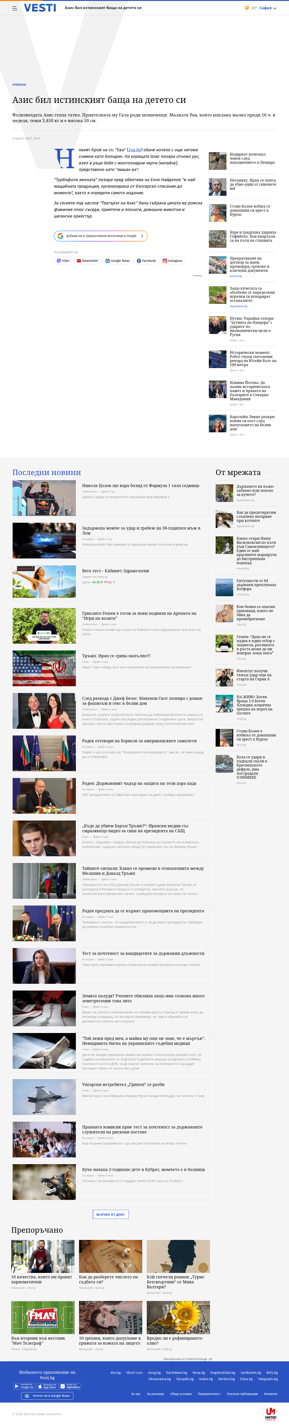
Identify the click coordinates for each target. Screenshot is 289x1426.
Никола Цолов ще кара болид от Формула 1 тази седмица (140, 485)
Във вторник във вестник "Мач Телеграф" (38, 1341)
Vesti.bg (40, 8)
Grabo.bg (206, 1379)
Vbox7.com (134, 1373)
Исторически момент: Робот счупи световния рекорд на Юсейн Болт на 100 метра (253, 358)
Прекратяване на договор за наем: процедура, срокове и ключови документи (249, 264)
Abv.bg (116, 1373)
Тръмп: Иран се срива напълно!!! (116, 655)
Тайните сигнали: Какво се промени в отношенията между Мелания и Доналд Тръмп (143, 871)
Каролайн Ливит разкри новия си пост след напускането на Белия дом (252, 422)
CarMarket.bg (251, 1373)
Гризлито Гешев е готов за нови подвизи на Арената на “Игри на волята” (139, 615)
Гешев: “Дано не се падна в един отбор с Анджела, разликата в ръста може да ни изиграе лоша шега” (256, 644)
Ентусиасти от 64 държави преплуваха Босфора (256, 584)
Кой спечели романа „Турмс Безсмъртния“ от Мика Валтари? (176, 1281)
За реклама (155, 1394)
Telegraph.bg (268, 1379)
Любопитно (89, 491)
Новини (19, 85)
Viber (66, 261)
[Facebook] (277, 1400)
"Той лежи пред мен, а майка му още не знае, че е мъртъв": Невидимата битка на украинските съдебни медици (143, 1041)
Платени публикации (242, 1394)
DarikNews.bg (176, 1373)
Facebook (149, 261)
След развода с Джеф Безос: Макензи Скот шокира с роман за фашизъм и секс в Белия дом (142, 700)
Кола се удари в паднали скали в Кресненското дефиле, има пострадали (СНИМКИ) (252, 767)
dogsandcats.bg (238, 306)
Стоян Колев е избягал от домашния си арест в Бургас (256, 735)
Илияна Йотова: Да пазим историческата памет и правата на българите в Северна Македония (250, 390)
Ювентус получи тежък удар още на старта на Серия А (254, 674)
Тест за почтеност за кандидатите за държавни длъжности (143, 953)
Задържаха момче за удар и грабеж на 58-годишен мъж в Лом (141, 530)
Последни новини (46, 472)
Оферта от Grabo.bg (94, 576)
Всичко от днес (110, 1214)
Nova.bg (199, 1373)
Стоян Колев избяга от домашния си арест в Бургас (250, 210)
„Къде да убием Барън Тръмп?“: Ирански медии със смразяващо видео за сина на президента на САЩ (135, 828)
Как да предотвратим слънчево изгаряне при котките (256, 516)
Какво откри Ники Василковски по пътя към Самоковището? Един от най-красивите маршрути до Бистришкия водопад (257, 550)
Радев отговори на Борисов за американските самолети (139, 740)
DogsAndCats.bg (222, 1373)
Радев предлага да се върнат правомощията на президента (143, 910)
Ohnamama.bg (160, 1379)
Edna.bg (246, 1379)
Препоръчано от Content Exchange (185, 1359)
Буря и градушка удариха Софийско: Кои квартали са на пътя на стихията (253, 236)
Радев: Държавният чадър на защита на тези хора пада (139, 783)
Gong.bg (154, 1373)
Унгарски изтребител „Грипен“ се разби (123, 1084)
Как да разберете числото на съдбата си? (108, 1279)
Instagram (175, 261)
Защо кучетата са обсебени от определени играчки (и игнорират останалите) (252, 294)
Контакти (270, 1394)
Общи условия (181, 1394)
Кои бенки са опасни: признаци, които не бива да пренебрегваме (256, 612)
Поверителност (209, 1394)
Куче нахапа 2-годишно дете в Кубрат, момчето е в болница (143, 1169)
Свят (85, 661)
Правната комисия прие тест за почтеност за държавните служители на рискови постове (142, 1129)
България (88, 539)
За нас (136, 1394)
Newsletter (90, 261)
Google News (120, 261)
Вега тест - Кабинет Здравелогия (115, 570)
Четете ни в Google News (51, 1396)
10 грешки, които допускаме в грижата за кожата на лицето (110, 1341)
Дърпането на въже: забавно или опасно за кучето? (255, 490)
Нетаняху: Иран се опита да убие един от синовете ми (253, 184)
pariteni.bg (236, 276)
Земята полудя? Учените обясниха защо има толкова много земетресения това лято (143, 998)
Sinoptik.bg (185, 1379)
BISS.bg (272, 1373)
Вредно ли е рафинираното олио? (174, 1341)
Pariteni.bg (226, 1379)
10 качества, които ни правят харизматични (41, 1279)
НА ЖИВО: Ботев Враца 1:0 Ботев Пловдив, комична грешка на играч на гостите (255, 705)
